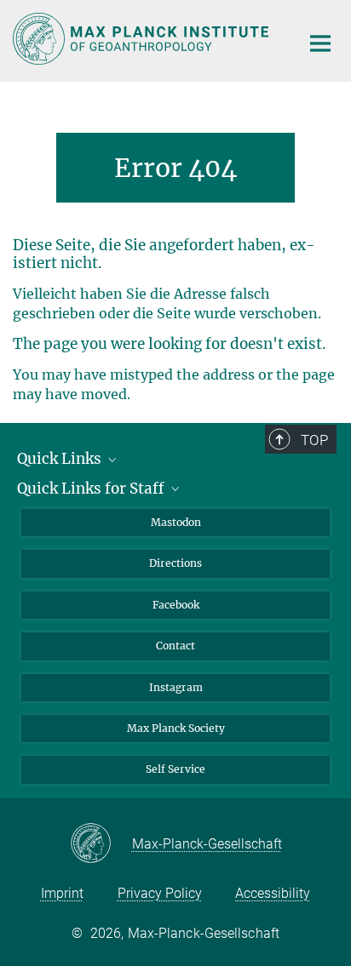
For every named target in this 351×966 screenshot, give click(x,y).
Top (314, 440)
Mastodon (176, 522)
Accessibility (272, 893)
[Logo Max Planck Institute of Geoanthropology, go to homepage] (143, 39)
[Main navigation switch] (320, 43)
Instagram (176, 687)
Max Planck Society (176, 728)
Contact (175, 645)
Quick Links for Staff (92, 488)
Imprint (62, 893)
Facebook (175, 604)
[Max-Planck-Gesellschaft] (101, 844)
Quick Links (61, 458)
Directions (175, 563)
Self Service (175, 769)
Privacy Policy (160, 893)
